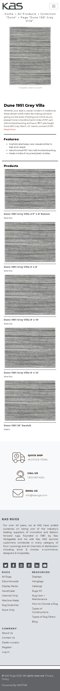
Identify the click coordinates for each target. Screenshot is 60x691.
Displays (37, 576)
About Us (7, 633)
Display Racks (10, 586)
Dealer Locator (10, 642)
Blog (35, 621)
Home (9, 14)
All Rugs (6, 576)
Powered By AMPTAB (14, 685)
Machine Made (10, 600)
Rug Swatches (10, 605)
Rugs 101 (37, 591)
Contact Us (8, 637)
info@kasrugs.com (36, 495)
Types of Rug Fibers (43, 616)
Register (7, 647)
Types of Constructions (40, 610)
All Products (27, 14)
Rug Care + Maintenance (39, 597)
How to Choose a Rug (45, 603)
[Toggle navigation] (53, 6)
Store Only (8, 609)
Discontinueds (10, 581)
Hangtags (37, 581)
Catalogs (37, 586)
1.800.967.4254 (35, 477)
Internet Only (10, 595)
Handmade (8, 591)
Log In (6, 652)
